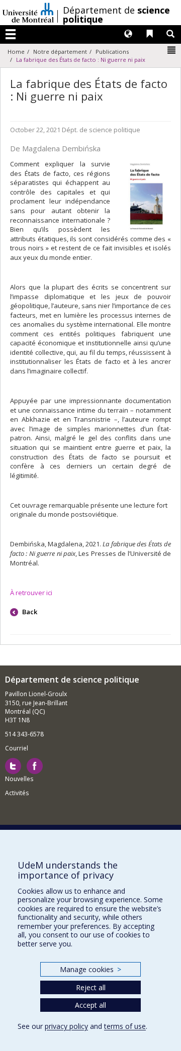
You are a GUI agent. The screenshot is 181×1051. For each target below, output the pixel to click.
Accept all (90, 1005)
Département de (116, 15)
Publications (112, 51)
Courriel (16, 748)
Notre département (60, 51)
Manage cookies (90, 969)
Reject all (91, 987)
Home (16, 51)
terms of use (125, 1026)
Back (29, 611)
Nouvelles (19, 779)
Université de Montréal (28, 13)
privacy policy (66, 1026)
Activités (17, 793)
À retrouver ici (31, 592)
